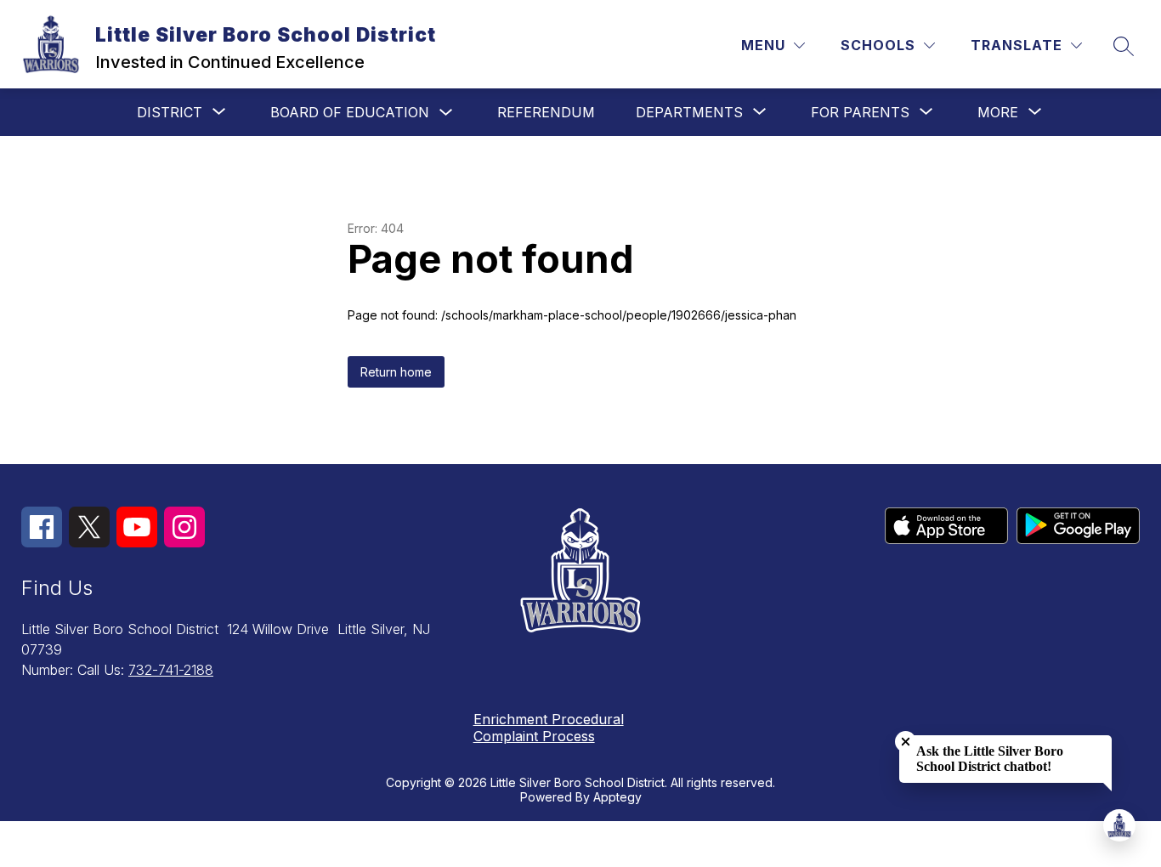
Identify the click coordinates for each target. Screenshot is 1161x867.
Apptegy (617, 797)
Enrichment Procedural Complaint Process (548, 728)
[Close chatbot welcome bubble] (905, 741)
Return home (396, 372)
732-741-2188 (170, 669)
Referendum (546, 112)
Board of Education (349, 112)
